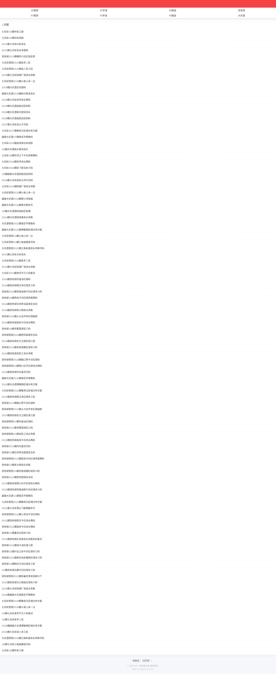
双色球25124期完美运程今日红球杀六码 (22, 291)
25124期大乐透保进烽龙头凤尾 (17, 217)
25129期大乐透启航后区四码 (16, 106)
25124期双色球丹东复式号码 (16, 372)
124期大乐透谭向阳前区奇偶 (16, 211)
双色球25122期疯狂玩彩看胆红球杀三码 (22, 557)
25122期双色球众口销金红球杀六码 (19, 582)
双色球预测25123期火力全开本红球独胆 (22, 409)
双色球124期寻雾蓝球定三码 (16, 329)
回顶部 (146, 660)
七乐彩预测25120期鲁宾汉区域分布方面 (22, 601)
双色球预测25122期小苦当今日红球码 (21, 514)
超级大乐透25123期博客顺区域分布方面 (22, 230)
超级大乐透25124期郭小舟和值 (17, 199)
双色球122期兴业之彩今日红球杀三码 (21, 551)
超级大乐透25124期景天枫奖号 (17, 205)
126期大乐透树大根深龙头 (15, 149)
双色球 (241, 10)
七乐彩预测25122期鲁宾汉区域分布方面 (22, 390)
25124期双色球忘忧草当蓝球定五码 (19, 304)
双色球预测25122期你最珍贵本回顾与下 (22, 576)
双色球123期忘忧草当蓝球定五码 (18, 452)
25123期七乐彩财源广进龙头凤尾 (18, 267)
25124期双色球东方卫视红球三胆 (18, 341)
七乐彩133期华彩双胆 (13, 38)
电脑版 (135, 660)
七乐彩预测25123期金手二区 (16, 260)
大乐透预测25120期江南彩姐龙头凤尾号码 (23, 638)
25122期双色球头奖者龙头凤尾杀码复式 (22, 539)
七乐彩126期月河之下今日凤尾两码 (19, 155)
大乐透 (241, 15)
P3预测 (34, 15)
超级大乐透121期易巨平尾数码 (17, 496)
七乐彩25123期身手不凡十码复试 (18, 273)
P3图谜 (172, 15)
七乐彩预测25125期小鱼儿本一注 (18, 192)
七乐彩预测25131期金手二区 (16, 62)
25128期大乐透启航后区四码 (16, 118)
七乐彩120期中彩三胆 (13, 650)
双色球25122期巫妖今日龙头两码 (18, 527)
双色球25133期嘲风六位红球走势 (18, 56)
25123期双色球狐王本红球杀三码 (18, 397)
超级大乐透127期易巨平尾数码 (17, 137)
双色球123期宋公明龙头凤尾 (16, 465)
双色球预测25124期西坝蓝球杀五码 (19, 335)
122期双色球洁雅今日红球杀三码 (18, 570)
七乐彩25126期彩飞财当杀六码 (17, 168)
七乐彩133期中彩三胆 (13, 32)
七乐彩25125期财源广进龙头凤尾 (18, 186)
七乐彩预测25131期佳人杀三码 (17, 69)
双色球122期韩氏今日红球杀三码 (18, 564)
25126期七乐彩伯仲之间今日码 (17, 180)
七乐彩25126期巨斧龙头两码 (16, 161)
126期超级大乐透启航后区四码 (17, 174)
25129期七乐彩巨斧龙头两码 (16, 100)
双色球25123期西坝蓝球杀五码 (17, 477)
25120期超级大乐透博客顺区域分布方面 (22, 626)
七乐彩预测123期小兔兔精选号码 (18, 242)
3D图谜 (172, 10)
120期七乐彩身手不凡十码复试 (17, 613)
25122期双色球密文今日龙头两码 (18, 520)
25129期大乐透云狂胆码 (14, 87)
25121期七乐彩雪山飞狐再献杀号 (18, 508)
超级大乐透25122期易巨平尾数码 (18, 378)
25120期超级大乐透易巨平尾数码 (18, 595)
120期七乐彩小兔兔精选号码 (16, 644)
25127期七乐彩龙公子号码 (15, 124)
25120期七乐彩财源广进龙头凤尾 (18, 588)
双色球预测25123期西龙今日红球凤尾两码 (23, 458)
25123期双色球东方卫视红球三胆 (18, 415)
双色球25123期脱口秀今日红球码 (18, 403)
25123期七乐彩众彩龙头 (14, 254)
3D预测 (34, 10)
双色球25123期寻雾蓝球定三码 (17, 428)
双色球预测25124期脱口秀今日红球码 (21, 359)
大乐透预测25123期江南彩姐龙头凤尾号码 (23, 248)
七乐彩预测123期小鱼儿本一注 (17, 236)
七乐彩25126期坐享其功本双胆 (17, 143)
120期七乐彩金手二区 (13, 619)
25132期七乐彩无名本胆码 (15, 50)
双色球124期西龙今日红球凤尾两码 (19, 298)
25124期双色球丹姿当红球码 (16, 279)
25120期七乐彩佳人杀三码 (15, 632)
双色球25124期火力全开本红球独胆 (19, 316)
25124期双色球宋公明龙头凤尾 (17, 310)
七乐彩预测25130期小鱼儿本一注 (18, 81)
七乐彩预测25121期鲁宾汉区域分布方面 (22, 502)
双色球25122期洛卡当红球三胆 (17, 545)
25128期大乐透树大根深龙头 (16, 112)
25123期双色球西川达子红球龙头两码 (21, 483)
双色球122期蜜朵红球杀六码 (16, 533)
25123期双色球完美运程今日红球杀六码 (22, 489)
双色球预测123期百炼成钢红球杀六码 (21, 471)
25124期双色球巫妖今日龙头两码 (18, 322)
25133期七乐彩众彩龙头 (14, 44)
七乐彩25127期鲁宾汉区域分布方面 (19, 131)
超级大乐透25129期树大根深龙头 (18, 93)
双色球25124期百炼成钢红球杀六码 (19, 347)
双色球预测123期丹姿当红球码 (17, 421)
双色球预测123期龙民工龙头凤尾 (18, 434)
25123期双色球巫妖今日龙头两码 (18, 440)
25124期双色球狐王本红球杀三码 (18, 285)
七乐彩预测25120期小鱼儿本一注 (18, 607)
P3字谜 (103, 15)
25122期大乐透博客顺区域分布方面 (19, 384)
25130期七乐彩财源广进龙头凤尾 (18, 75)
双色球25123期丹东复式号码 (16, 446)
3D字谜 (103, 10)
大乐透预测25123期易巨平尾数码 (18, 223)
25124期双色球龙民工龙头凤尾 (17, 353)
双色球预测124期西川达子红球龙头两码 (22, 366)
